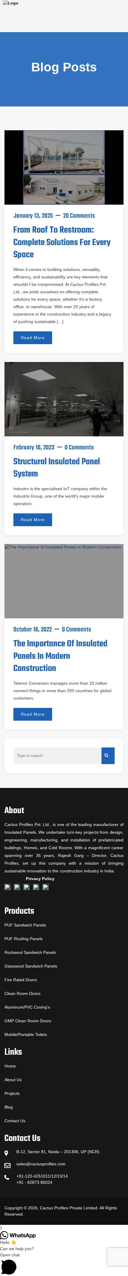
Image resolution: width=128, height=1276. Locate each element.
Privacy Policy (40, 878)
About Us (13, 1079)
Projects (12, 1093)
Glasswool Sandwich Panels (30, 966)
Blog (8, 1107)
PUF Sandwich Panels (25, 925)
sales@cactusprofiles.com (40, 1163)
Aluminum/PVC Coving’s (27, 1007)
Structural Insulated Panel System (56, 468)
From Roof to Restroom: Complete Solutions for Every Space (61, 242)
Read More (33, 337)
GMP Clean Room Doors (27, 1020)
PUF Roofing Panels (23, 938)
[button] (64, 1264)
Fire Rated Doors (20, 979)
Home (10, 1066)
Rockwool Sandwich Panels (30, 952)
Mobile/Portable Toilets (25, 1034)
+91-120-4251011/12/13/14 (42, 1176)
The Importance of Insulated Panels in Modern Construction (60, 656)
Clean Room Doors (22, 993)
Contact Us (14, 1120)
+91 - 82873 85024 (34, 1182)
